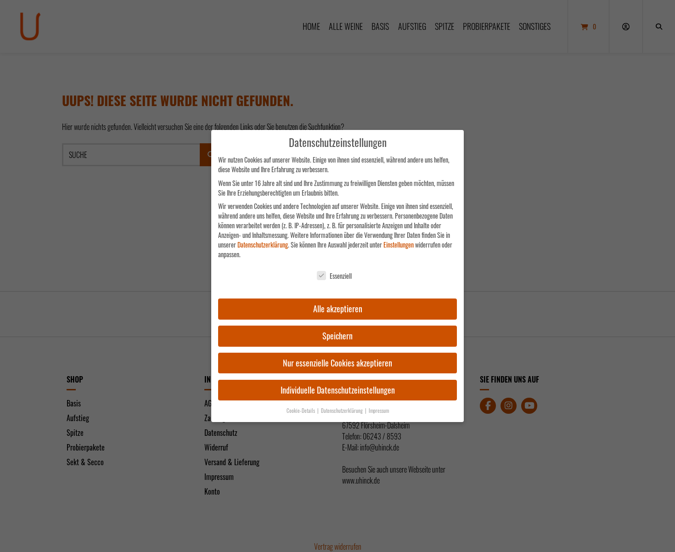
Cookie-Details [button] (301, 410)
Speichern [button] (337, 336)
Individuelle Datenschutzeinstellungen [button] (338, 390)
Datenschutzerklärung (262, 244)
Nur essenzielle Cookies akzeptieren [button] (337, 363)
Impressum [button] (379, 410)
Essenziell (341, 276)
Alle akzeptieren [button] (337, 309)
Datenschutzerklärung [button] (342, 410)
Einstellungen (398, 244)
